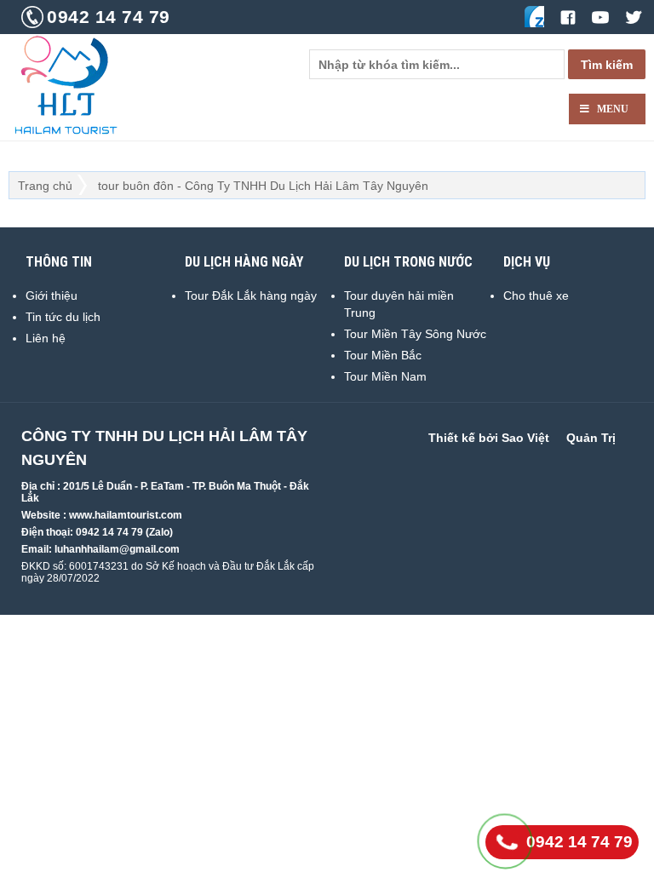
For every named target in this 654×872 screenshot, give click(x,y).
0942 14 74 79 (108, 16)
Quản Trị (591, 438)
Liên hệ (46, 338)
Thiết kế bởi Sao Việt (488, 438)
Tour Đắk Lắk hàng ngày (251, 295)
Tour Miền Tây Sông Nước (415, 334)
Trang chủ (45, 185)
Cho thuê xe (536, 295)
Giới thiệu (51, 295)
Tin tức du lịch (63, 317)
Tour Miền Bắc (383, 355)
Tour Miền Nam (385, 376)
